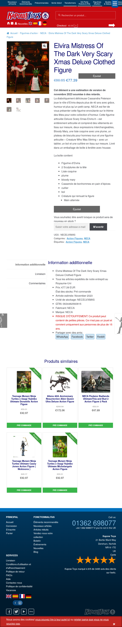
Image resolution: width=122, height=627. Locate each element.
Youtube (24, 611)
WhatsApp (62, 336)
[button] (44, 45)
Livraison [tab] (40, 274)
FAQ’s (9, 575)
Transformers (70, 2)
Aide (8, 579)
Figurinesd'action (97, 2)
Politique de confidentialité (19, 586)
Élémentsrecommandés (26, 2)
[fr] (40, 23)
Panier (9, 533)
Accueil (8, 23)
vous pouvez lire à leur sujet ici (52, 619)
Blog (36, 551)
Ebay (31, 611)
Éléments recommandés (46, 522)
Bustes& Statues (108, 2)
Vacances (11, 590)
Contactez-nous (12, 23)
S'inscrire (10, 529)
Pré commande (24, 425)
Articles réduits (41, 529)
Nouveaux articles (42, 525)
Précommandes (41, 2)
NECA (43, 33)
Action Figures (75, 238)
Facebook (77, 336)
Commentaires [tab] (37, 283)
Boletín (37, 540)
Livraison (10, 560)
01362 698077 (94, 522)
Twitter (90, 336)
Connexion (16, 23)
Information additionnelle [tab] (30, 264)
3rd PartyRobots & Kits (84, 2)
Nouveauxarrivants (12, 2)
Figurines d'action (29, 33)
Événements (40, 544)
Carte (113, 554)
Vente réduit (56, 2)
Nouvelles (23, 23)
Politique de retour (15, 571)
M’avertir (98, 227)
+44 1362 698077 (85, 527)
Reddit (101, 336)
